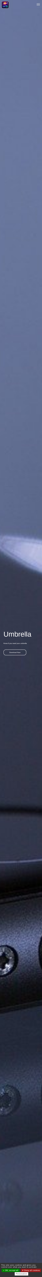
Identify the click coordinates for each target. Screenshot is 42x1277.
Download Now (14, 652)
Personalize (21, 1274)
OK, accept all (11, 1270)
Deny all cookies (32, 1270)
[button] (37, 4)
